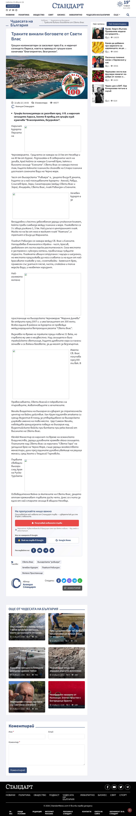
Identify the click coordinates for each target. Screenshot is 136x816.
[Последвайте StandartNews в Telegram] (16, 10)
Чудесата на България (60, 20)
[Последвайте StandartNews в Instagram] (10, 10)
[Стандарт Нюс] (19, 789)
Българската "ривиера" (48, 562)
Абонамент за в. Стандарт (117, 812)
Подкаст (54, 795)
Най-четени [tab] (99, 24)
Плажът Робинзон (51, 567)
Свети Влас (27, 562)
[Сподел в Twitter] (64, 580)
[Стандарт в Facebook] (33, 550)
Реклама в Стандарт (68, 812)
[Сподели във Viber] (69, 580)
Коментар (14, 742)
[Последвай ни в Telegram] (127, 787)
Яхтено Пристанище (32, 573)
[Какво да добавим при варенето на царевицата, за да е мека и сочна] (98, 47)
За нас (10, 812)
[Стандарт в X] (51, 550)
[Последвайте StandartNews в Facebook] (7, 10)
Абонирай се (12, 6)
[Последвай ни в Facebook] (107, 787)
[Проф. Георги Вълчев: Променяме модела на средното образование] (98, 33)
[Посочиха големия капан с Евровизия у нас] (98, 62)
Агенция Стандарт (25, 106)
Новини (44, 20)
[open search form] (127, 14)
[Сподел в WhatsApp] (80, 580)
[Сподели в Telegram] (74, 580)
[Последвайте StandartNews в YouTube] (13, 10)
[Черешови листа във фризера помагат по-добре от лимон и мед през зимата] (98, 76)
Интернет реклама (49, 812)
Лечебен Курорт (30, 567)
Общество (40, 795)
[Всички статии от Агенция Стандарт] (16, 583)
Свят (113, 795)
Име (11, 732)
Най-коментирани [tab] (117, 24)
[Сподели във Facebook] (58, 580)
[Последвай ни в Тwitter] (121, 787)
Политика (24, 795)
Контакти (86, 811)
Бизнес (102, 795)
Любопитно (87, 795)
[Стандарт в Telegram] (45, 550)
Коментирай (73, 588)
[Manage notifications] (130, 810)
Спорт (123, 795)
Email (50, 732)
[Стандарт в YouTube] (39, 550)
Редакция (37, 811)
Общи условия (22, 812)
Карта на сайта (99, 812)
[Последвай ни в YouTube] (114, 787)
